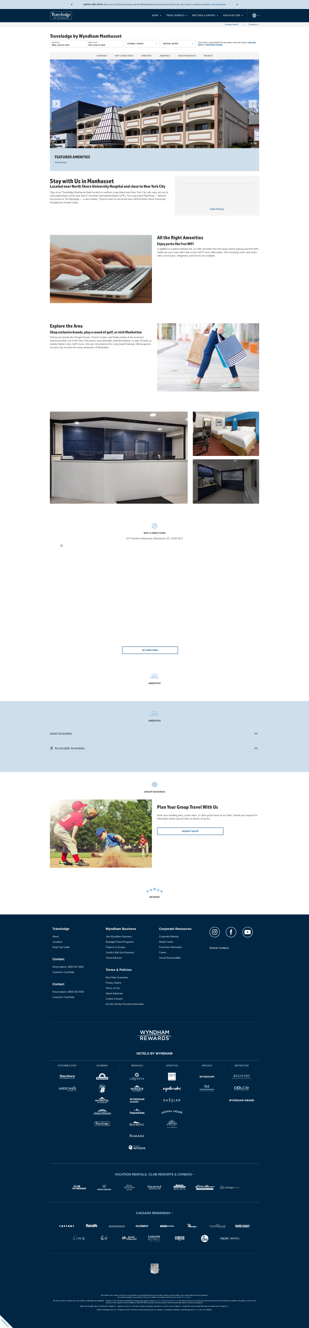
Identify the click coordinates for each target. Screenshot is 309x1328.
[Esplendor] (172, 1089)
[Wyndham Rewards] (154, 1035)
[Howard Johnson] (102, 1112)
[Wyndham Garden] (137, 1101)
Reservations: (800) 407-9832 (68, 966)
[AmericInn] (137, 1112)
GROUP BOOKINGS (187, 56)
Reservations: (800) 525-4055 (68, 991)
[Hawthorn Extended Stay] (67, 1077)
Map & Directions (124, 56)
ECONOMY (102, 1065)
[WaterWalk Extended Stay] (67, 1089)
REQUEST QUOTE (190, 831)
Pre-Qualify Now (218, 4)
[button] (72, 4)
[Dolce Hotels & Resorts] (241, 1089)
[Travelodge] (102, 1124)
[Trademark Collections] (207, 1089)
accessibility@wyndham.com (168, 1301)
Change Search (232, 24)
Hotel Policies (217, 209)
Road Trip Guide (61, 947)
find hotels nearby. (214, 45)
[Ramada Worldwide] (137, 1136)
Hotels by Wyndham (154, 1053)
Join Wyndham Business (119, 936)
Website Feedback (219, 948)
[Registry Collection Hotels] (241, 1077)
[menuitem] (156, 15)
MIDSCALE (137, 1065)
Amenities (146, 56)
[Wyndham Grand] (241, 1101)
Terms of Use (113, 988)
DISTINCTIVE (242, 1065)
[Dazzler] (172, 1101)
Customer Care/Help (63, 972)
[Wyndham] (207, 1077)
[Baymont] (137, 1124)
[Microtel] (102, 1101)
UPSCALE (207, 1065)
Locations (57, 941)
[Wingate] (137, 1089)
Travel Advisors (114, 957)
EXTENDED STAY (67, 1065)
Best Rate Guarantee (117, 977)
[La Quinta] (137, 1077)
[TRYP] (172, 1077)
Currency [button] (253, 24)
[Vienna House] (172, 1112)
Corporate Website (169, 936)
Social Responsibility (170, 957)
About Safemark (114, 993)
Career (162, 952)
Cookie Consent (114, 998)
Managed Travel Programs (120, 941)
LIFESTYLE (172, 1065)
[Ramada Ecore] (137, 1148)
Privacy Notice (113, 982)
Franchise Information (170, 947)
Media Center (166, 941)
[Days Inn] (102, 1077)
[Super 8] (102, 1089)
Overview (102, 56)
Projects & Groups (115, 947)
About (55, 936)
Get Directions (150, 650)
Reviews (208, 56)
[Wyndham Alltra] (172, 1124)
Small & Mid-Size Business (120, 952)
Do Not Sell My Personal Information (125, 1004)
